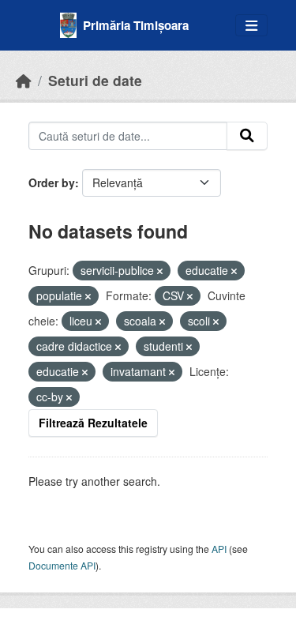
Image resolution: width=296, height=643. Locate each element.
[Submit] (247, 136)
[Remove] (160, 271)
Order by (51, 182)
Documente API (62, 565)
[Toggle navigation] (251, 25)
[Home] (24, 80)
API (219, 548)
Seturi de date (95, 80)
